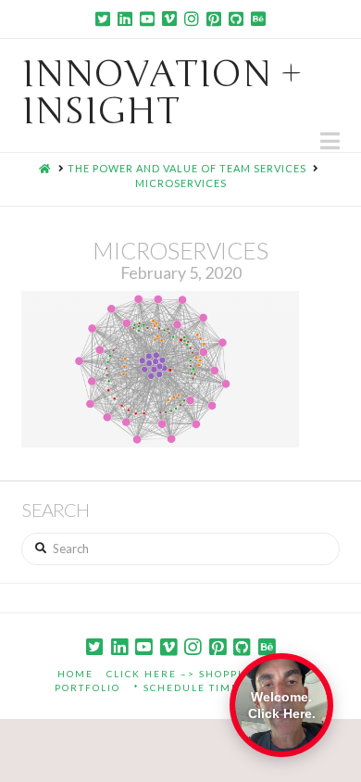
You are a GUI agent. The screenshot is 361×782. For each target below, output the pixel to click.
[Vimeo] (169, 18)
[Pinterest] (214, 18)
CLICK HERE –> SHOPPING (183, 673)
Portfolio (87, 687)
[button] (330, 141)
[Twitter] (103, 18)
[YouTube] (147, 18)
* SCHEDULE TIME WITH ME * (219, 687)
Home (75, 673)
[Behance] (258, 18)
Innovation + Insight (162, 93)
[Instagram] (191, 18)
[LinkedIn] (125, 18)
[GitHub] (236, 18)
